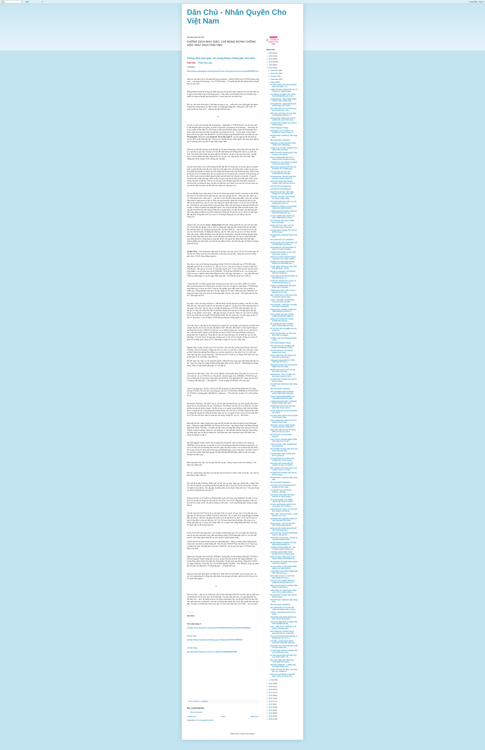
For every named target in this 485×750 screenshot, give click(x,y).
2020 (271, 683)
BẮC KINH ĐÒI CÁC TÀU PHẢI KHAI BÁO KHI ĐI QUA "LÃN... (283, 109)
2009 (271, 716)
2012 (271, 707)
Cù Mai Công (192, 648)
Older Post (254, 716)
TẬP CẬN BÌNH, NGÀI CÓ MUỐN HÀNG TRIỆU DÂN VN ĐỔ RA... (282, 392)
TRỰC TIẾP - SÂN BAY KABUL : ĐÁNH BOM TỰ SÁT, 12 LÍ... (284, 515)
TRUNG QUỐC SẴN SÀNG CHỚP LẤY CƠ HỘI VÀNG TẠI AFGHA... (283, 243)
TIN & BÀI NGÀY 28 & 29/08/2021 (282, 240)
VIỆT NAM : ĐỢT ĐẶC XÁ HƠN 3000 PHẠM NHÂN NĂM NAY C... (283, 114)
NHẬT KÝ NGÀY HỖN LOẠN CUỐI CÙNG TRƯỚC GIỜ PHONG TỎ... (282, 558)
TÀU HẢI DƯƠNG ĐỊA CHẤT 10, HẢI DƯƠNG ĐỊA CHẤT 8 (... (283, 202)
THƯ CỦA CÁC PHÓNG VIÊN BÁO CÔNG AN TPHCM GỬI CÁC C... (282, 581)
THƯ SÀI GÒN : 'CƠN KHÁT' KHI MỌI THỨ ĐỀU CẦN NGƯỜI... (283, 305)
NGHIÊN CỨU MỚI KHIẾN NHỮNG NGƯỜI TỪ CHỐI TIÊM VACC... (282, 262)
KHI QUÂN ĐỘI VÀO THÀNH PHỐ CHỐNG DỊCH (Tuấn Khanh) (282, 459)
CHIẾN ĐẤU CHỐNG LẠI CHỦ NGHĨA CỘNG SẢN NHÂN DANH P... (283, 207)
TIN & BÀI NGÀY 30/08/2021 (280, 140)
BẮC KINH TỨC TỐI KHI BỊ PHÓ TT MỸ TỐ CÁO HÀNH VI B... (284, 646)
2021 (271, 68)
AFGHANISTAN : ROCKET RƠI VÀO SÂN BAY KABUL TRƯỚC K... (283, 177)
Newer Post (192, 716)
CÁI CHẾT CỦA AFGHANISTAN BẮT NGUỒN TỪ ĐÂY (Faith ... (283, 486)
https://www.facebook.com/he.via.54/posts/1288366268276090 (213, 652)
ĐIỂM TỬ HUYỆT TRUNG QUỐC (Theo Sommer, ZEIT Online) (283, 153)
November (274, 73)
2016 (271, 695)
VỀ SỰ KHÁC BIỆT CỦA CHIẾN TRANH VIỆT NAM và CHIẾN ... (282, 500)
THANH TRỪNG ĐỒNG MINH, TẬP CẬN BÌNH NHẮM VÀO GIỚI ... (282, 397)
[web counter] (273, 38)
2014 (271, 701)
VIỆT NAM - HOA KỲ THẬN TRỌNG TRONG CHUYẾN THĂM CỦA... (282, 426)
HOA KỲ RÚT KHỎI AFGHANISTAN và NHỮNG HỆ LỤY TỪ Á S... (283, 637)
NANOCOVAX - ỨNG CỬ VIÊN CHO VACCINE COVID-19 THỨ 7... (282, 375)
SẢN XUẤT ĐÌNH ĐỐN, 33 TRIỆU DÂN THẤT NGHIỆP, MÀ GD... (283, 623)
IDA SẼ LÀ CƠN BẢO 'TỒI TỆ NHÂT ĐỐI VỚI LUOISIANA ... (283, 272)
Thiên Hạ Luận (205, 63)
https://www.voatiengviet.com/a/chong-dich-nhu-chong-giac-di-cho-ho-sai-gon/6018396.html (223, 71)
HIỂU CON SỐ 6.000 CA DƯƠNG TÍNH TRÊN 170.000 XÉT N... (283, 586)
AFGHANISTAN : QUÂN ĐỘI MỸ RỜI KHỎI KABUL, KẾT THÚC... (283, 105)
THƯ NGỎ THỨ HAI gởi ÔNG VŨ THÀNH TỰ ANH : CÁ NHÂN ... (282, 464)
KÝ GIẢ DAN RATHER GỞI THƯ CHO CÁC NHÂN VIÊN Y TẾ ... (283, 656)
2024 (271, 59)
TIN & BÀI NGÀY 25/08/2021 (280, 605)
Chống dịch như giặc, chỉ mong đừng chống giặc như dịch (221, 58)
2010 (271, 713)
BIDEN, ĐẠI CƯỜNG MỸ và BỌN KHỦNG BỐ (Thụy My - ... (281, 320)
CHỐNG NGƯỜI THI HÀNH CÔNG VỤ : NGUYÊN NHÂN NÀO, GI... (284, 212)
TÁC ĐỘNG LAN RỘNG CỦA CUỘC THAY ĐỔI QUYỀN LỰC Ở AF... (283, 95)
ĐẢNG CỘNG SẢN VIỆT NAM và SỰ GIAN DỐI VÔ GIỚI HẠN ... (283, 356)
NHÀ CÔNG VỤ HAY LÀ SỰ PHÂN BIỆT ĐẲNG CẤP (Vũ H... (282, 577)
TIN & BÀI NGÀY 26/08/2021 (280, 482)
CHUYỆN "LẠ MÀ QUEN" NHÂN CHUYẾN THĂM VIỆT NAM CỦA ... (283, 642)
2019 (271, 686)
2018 (271, 689)
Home (223, 716)
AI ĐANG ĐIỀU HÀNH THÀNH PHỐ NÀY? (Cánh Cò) (282, 454)
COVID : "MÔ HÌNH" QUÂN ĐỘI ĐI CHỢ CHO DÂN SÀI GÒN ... (282, 301)
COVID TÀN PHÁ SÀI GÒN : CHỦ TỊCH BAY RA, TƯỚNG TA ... (284, 670)
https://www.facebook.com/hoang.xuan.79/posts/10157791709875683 (215, 640)
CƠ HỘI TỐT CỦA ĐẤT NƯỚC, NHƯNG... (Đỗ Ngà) (281, 491)
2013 (271, 704)
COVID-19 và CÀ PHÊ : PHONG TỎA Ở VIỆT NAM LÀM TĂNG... (284, 149)
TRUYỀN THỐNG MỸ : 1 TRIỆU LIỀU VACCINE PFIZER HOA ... (283, 666)
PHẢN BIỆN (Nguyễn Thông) (280, 343)
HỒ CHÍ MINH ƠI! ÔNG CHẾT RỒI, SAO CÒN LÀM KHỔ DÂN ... (284, 450)
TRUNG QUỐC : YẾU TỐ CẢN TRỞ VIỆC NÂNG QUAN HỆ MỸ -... (282, 524)
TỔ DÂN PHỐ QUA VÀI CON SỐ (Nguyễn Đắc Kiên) (281, 351)
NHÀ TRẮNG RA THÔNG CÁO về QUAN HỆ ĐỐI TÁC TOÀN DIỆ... (282, 632)
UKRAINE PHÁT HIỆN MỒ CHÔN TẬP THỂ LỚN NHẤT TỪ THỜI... (283, 519)
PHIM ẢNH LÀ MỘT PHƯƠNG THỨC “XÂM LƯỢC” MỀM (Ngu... (283, 144)
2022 (271, 65)
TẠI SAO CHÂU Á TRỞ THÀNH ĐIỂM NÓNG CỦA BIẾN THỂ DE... (283, 567)
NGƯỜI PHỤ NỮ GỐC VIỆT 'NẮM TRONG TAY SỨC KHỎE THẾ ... (282, 193)
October (274, 76)
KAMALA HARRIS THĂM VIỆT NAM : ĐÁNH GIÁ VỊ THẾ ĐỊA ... (283, 286)
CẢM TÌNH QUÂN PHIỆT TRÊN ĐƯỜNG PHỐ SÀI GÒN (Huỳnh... (282, 553)
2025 (271, 56)
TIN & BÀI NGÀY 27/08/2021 (280, 389)
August (273, 82)
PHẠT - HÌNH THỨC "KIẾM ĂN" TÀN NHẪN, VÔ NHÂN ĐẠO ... (283, 627)
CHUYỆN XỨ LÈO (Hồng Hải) (280, 186)
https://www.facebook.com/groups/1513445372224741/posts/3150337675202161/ (220, 628)
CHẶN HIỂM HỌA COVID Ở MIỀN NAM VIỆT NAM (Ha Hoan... (284, 572)
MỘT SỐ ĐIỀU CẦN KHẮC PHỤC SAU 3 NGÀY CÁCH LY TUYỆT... (283, 469)
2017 (271, 692)
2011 (271, 710)
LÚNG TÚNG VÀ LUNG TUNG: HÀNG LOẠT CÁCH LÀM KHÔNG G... (283, 591)
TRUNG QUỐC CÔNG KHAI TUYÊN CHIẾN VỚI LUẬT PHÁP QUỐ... (282, 119)
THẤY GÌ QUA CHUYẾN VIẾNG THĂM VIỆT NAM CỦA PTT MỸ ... (283, 440)
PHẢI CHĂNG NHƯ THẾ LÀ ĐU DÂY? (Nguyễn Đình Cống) (283, 421)
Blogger (252, 734)
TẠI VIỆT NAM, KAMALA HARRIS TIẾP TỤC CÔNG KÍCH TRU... (284, 651)
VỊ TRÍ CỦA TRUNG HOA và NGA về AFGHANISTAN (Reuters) (283, 282)
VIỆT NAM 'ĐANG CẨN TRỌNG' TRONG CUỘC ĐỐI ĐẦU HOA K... (283, 182)
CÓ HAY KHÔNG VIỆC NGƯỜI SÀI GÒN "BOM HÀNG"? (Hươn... (282, 217)
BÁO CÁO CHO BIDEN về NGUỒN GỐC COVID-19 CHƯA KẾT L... (282, 675)
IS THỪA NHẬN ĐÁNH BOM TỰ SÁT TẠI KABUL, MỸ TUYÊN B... (283, 505)
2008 (271, 719)
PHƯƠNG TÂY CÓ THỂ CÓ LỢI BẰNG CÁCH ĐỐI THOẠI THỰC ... (283, 163)
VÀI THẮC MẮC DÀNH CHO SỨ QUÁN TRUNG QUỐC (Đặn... (284, 416)
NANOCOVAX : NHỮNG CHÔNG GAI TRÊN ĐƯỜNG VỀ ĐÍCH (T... (283, 310)
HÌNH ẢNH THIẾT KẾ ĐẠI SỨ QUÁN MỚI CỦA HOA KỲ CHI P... (283, 431)
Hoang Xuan (192, 636)
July (272, 680)
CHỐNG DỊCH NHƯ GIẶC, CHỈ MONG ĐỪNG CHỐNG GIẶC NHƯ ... (283, 402)
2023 (271, 62)
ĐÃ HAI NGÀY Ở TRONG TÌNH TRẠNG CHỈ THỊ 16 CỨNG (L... (284, 562)
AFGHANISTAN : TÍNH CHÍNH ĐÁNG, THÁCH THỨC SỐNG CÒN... (283, 100)
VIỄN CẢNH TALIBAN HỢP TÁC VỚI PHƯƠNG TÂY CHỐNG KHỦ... (283, 168)
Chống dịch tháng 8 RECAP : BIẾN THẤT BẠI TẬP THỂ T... (282, 361)
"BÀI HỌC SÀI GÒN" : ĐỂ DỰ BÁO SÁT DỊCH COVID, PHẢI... (282, 197)
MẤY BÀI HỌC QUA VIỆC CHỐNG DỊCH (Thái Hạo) (282, 221)
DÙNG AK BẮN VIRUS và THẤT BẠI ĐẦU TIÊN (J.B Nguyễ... (283, 334)
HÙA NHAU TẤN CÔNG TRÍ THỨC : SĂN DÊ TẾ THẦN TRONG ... (283, 496)
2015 (271, 698)
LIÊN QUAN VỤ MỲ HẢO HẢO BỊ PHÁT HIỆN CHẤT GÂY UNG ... (284, 366)
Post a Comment (196, 712)
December (274, 70)
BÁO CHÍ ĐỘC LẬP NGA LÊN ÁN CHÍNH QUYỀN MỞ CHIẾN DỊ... (282, 315)
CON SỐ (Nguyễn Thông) (279, 128)
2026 (271, 53)
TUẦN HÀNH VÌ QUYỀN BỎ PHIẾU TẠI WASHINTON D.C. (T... (284, 277)
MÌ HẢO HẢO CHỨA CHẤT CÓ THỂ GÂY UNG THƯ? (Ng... (282, 370)
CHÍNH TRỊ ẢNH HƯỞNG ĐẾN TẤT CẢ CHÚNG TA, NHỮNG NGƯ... (284, 90)
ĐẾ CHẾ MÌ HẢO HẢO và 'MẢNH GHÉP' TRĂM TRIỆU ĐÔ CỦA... (282, 324)
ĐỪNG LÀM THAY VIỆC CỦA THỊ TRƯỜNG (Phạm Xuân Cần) (282, 226)
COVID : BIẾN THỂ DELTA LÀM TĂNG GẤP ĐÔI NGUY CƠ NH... (283, 267)
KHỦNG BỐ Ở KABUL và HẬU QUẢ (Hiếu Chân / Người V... (283, 253)
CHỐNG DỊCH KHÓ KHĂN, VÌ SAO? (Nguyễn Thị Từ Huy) (283, 291)
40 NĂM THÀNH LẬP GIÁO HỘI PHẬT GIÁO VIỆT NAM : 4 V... (283, 85)
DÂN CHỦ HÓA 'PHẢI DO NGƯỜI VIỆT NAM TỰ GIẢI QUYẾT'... (284, 534)
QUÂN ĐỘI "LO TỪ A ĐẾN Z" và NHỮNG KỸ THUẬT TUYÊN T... (282, 131)
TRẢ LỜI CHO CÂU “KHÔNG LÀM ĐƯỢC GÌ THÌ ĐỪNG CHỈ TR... (282, 347)
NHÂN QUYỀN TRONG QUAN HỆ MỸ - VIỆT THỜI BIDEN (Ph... (283, 529)
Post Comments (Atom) (204, 720)
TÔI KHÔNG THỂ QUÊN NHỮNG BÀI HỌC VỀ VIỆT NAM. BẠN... (283, 618)
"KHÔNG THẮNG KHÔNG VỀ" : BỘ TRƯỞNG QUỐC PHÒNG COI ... (282, 548)
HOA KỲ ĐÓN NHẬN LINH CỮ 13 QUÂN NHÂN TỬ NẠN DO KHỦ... (283, 158)
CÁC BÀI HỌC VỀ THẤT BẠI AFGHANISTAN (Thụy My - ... (281, 173)
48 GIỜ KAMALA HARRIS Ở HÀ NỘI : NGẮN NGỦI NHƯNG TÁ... (283, 543)
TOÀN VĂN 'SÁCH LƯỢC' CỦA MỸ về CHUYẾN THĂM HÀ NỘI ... (283, 538)
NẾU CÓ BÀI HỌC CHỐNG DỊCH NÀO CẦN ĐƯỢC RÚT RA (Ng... (283, 296)
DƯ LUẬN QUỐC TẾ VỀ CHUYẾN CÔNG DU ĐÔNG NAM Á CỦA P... (283, 608)
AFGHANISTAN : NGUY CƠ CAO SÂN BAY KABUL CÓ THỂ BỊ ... (283, 510)
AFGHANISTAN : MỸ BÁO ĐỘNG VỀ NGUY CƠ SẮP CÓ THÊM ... (283, 248)
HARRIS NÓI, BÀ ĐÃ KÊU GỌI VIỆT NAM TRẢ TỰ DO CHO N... (282, 407)
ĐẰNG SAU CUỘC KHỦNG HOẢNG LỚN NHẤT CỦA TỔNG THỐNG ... (283, 258)
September (275, 79)
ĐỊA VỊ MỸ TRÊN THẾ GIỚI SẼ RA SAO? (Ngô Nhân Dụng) (282, 661)
